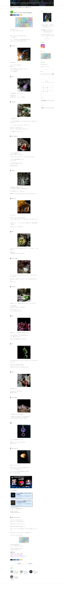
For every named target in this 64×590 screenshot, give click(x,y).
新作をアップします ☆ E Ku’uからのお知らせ (17, 553)
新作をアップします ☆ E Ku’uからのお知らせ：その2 (24, 573)
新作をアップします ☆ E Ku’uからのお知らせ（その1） (18, 555)
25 (43, 91)
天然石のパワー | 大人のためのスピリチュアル (25, 3)
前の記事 (20, 563)
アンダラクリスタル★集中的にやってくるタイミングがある (14, 578)
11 (43, 87)
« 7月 (41, 94)
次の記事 (30, 563)
